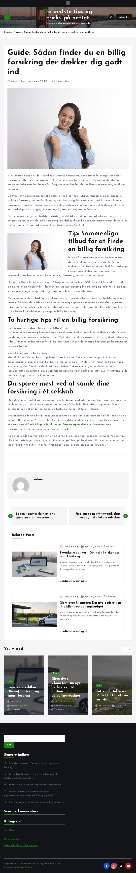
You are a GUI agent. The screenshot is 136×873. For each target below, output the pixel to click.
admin (14, 81)
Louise (66, 546)
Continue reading (72, 581)
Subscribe (124, 17)
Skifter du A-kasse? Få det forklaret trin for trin (35, 785)
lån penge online (12, 839)
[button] (124, 649)
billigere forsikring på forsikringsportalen (60, 424)
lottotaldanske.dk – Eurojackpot (21, 845)
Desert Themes (25, 868)
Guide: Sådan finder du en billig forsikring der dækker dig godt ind (55, 32)
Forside (8, 32)
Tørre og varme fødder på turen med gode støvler (37, 802)
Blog (22, 81)
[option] (24, 685)
